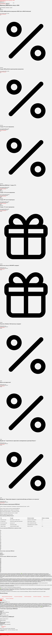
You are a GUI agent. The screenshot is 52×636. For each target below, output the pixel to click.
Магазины (4, 3)
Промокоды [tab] (7, 7)
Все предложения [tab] (2, 7)
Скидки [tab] (11, 7)
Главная (1, 3)
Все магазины (4, 626)
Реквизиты (2, 630)
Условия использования (4, 129)
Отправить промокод (2, 620)
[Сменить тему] (1, 2)
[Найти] (3, 2)
